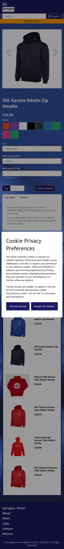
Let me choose (17, 306)
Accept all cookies (44, 306)
